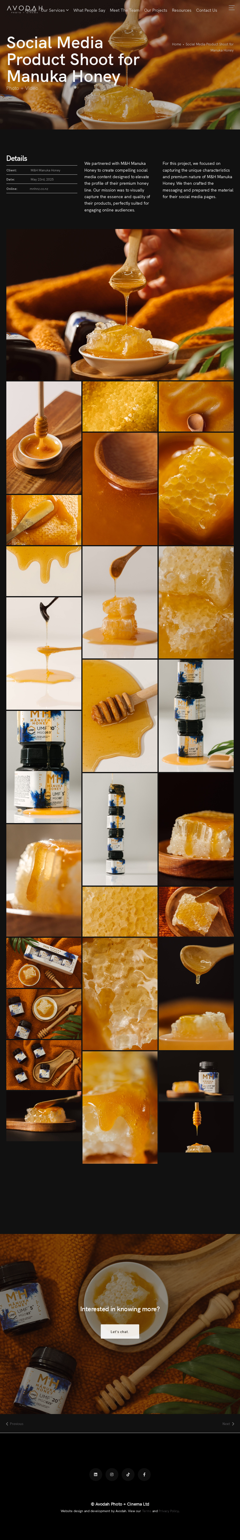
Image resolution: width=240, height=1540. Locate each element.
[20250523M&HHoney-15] (120, 912)
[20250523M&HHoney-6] (196, 1076)
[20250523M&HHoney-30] (120, 406)
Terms (146, 1510)
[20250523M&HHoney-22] (120, 716)
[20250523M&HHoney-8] (43, 1065)
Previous (16, 1423)
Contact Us (206, 10)
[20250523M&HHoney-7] (120, 1107)
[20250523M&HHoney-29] (196, 406)
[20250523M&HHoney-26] (43, 571)
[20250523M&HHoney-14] (196, 912)
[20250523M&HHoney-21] (196, 716)
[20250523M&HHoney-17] (196, 829)
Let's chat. (120, 1331)
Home (176, 43)
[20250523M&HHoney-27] (43, 520)
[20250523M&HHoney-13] (43, 963)
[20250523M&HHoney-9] (43, 1014)
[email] (144, 1474)
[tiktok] (128, 1474)
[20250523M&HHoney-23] (43, 653)
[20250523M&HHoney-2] (196, 489)
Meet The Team (124, 10)
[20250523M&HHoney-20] (43, 767)
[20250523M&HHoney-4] (196, 1127)
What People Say (89, 10)
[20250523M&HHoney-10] (196, 994)
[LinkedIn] (95, 1474)
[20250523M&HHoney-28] (120, 489)
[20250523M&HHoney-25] (120, 602)
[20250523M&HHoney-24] (196, 602)
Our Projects (155, 10)
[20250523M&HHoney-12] (120, 994)
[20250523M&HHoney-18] (120, 829)
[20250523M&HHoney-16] (43, 880)
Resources (181, 10)
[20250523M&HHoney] (43, 437)
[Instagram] (111, 1474)
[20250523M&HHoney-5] (43, 1116)
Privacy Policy (169, 1510)
